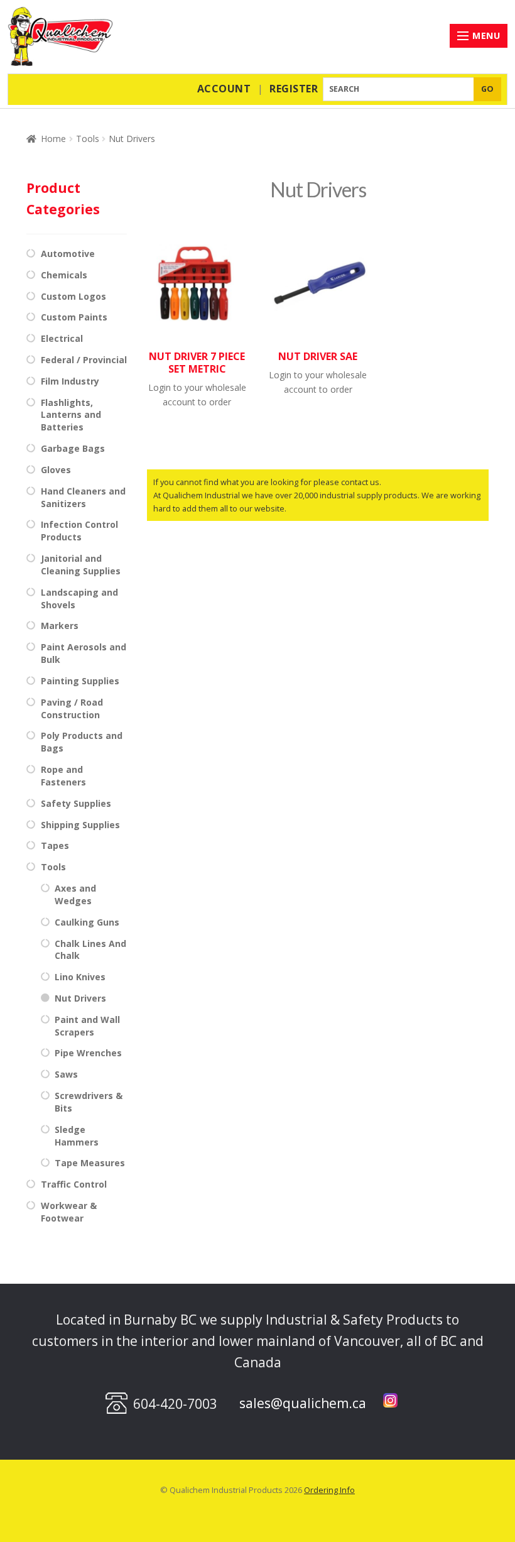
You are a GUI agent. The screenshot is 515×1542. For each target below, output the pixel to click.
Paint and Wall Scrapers (87, 1026)
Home (53, 139)
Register (293, 89)
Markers (60, 626)
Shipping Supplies (80, 825)
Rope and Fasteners (63, 775)
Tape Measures (90, 1163)
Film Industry (70, 381)
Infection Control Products (79, 530)
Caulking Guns (87, 922)
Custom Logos (73, 296)
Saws (66, 1074)
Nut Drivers (80, 998)
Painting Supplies (80, 681)
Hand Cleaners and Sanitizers (83, 497)
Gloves (56, 470)
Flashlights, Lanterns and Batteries (71, 415)
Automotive (68, 254)
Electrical (62, 338)
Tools (87, 139)
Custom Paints (74, 317)
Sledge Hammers (77, 1136)
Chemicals (64, 275)
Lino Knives (80, 977)
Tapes (55, 845)
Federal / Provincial (84, 360)
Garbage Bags (73, 448)
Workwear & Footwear (69, 1212)
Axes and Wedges (75, 894)
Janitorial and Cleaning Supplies (81, 564)
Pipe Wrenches (88, 1053)
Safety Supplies (76, 803)
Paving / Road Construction (72, 708)
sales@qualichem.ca (302, 1403)
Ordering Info (329, 1490)
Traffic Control (74, 1184)
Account (224, 89)
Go (487, 89)
